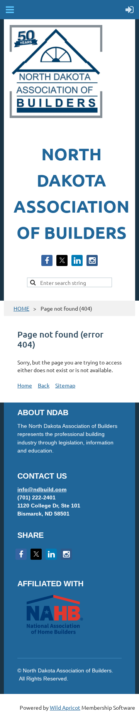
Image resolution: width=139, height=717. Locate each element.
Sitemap (65, 385)
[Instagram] (92, 260)
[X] (62, 260)
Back (43, 385)
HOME (21, 308)
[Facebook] (47, 260)
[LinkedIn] (77, 260)
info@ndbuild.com (41, 489)
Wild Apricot (65, 707)
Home (24, 385)
